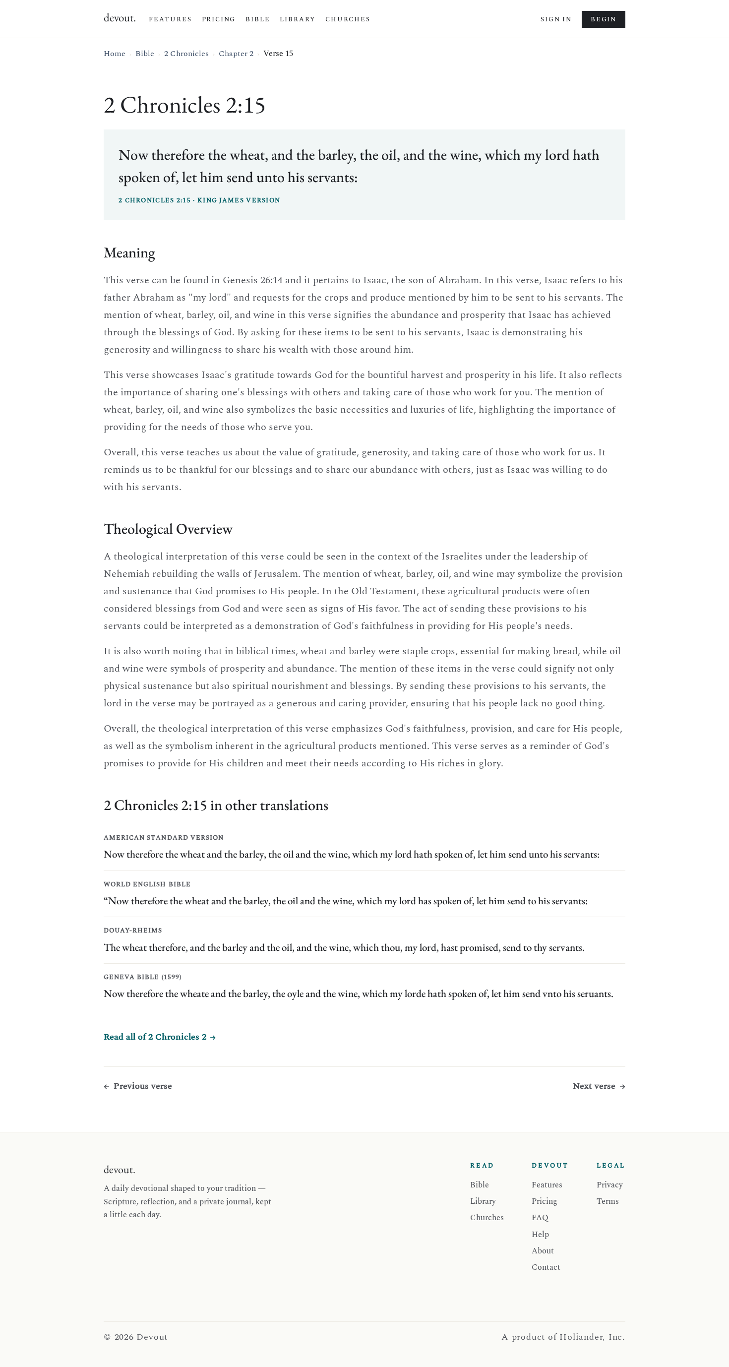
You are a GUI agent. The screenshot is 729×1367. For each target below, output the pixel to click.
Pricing (219, 19)
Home (114, 54)
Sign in (556, 19)
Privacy (610, 1185)
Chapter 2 (236, 54)
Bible (257, 19)
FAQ (540, 1218)
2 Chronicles (186, 54)
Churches (347, 19)
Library (297, 19)
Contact (546, 1267)
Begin (603, 19)
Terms (608, 1201)
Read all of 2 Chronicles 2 (155, 1037)
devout (120, 17)
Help (540, 1235)
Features (170, 19)
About (543, 1251)
